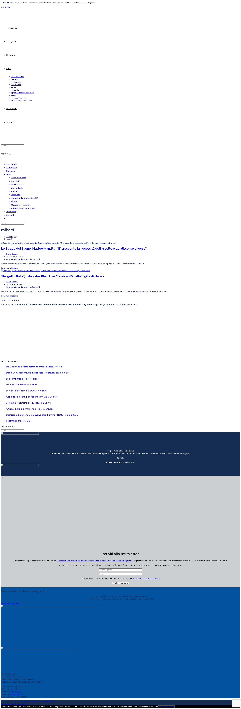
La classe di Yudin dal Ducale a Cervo (26, 390)
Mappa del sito (49, 701)
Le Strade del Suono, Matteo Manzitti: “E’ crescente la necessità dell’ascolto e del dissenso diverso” (74, 248)
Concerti (15, 181)
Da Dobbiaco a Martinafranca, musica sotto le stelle (34, 366)
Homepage (11, 164)
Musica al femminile (21, 205)
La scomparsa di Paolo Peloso (22, 379)
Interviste (15, 194)
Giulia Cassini (12, 254)
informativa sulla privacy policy (146, 578)
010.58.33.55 (16, 692)
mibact (9, 239)
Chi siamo (10, 171)
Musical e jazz (18, 184)
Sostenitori (11, 211)
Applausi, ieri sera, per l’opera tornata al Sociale (32, 397)
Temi (8, 174)
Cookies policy (25, 701)
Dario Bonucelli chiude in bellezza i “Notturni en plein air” (37, 372)
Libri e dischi (17, 188)
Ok (159, 706)
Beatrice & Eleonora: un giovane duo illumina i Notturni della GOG (42, 415)
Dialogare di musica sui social (22, 384)
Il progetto (11, 167)
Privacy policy (38, 701)
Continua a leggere (9, 268)
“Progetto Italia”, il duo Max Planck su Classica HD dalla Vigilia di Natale (52, 276)
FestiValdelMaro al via (18, 421)
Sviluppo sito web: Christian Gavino (14, 704)
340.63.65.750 (16, 694)
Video (14, 201)
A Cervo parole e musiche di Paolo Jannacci (30, 409)
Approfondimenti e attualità (24, 198)
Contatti (10, 215)
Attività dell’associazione (23, 208)
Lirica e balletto (18, 177)
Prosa (14, 191)
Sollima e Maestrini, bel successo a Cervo (28, 403)
